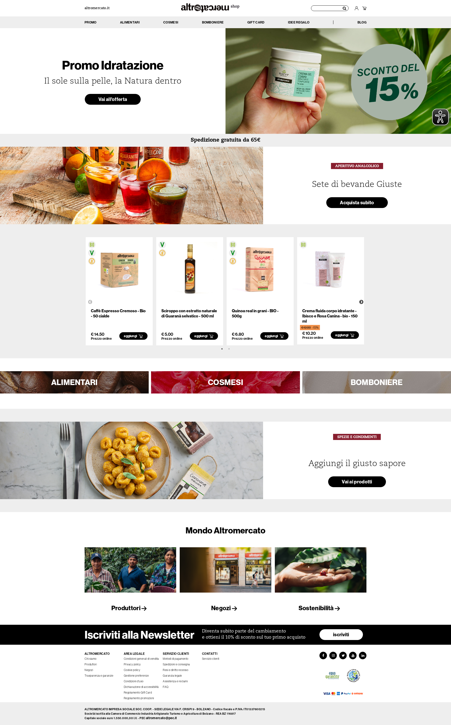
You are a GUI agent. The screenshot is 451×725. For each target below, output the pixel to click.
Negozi (221, 608)
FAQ (166, 687)
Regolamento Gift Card (138, 692)
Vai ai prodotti (357, 482)
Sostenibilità (317, 608)
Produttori (126, 608)
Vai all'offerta (112, 99)
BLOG (362, 22)
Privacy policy (132, 664)
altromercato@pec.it (161, 718)
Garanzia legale (172, 675)
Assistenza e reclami (175, 681)
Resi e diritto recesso (175, 670)
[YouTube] (353, 655)
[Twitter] (343, 655)
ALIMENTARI (74, 382)
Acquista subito (357, 202)
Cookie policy (132, 670)
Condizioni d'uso (134, 681)
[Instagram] (333, 655)
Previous (90, 302)
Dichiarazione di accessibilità (141, 687)
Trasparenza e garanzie (99, 675)
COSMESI (225, 382)
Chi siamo (91, 658)
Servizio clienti (210, 658)
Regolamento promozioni (139, 698)
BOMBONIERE (377, 382)
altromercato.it (97, 8)
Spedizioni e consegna (176, 664)
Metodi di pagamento (175, 658)
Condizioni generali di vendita (141, 658)
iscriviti (341, 634)
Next (361, 302)
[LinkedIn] (362, 655)
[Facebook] (323, 655)
